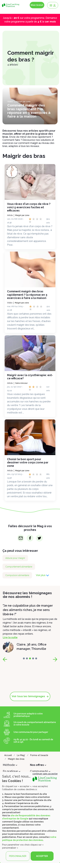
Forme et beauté (39, 755)
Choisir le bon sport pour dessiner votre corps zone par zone (27, 462)
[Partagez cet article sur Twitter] (39, 538)
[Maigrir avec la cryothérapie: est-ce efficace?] (30, 353)
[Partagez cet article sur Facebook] (30, 538)
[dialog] (30, 817)
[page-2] (30, 658)
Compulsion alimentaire (17, 575)
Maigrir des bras (16, 759)
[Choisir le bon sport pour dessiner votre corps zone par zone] (30, 437)
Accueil (8, 755)
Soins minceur (21, 383)
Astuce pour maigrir (15, 558)
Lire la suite (10, 633)
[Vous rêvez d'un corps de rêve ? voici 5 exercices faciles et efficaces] (30, 182)
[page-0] (24, 658)
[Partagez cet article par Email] (20, 538)
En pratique (10, 771)
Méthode (9, 764)
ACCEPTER (42, 856)
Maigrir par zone (23, 102)
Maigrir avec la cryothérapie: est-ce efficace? (30, 376)
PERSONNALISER (17, 856)
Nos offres (37, 764)
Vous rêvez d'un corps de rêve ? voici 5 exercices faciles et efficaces (28, 207)
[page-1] (27, 658)
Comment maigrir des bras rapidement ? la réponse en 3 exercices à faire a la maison (27, 295)
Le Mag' (21, 755)
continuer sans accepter (45, 773)
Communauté (39, 771)
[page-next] (55, 659)
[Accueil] (11, 5)
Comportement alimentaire (18, 566)
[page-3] (33, 658)
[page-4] (36, 658)
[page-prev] (5, 659)
